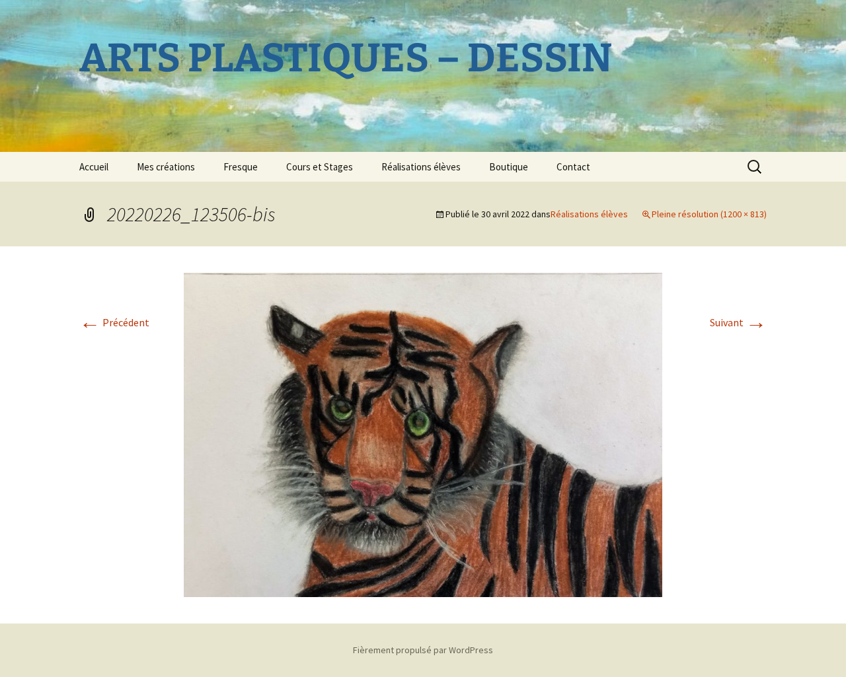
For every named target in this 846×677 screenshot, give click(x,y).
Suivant (738, 322)
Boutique (508, 166)
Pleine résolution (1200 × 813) (709, 214)
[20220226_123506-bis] (423, 433)
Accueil (93, 166)
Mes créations (166, 166)
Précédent (114, 322)
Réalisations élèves (421, 166)
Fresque (240, 166)
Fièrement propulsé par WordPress (423, 650)
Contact (573, 166)
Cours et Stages (319, 166)
